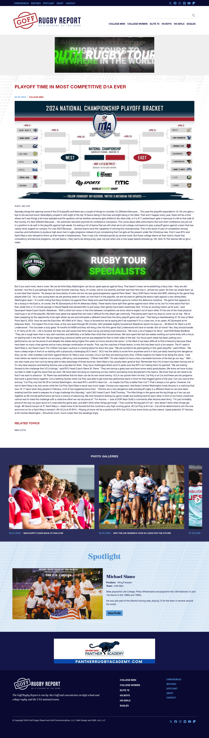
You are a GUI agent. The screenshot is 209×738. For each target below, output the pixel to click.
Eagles (191, 23)
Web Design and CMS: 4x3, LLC (90, 688)
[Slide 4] (99, 593)
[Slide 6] (109, 593)
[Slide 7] (115, 593)
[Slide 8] (120, 593)
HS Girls (179, 23)
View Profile (114, 584)
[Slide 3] (94, 593)
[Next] (197, 471)
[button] (26, 566)
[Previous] (11, 471)
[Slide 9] (125, 593)
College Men (117, 23)
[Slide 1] (84, 593)
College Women (137, 23)
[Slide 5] (104, 593)
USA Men (118, 557)
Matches (36, 3)
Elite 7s (154, 23)
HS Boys (167, 23)
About (60, 3)
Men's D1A (20, 401)
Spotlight (48, 3)
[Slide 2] (89, 593)
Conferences (21, 3)
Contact (70, 3)
